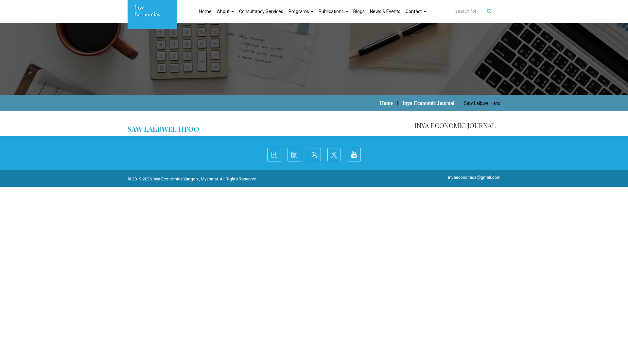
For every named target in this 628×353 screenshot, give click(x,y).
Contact (414, 11)
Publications (332, 11)
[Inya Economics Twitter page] (314, 154)
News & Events (385, 11)
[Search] (489, 11)
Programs (299, 11)
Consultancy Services (261, 11)
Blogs (359, 11)
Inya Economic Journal (428, 103)
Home (205, 11)
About (224, 11)
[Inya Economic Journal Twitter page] (333, 154)
